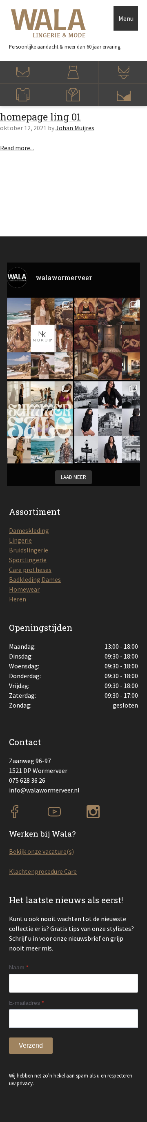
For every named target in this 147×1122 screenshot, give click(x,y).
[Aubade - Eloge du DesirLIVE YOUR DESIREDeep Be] (107, 339)
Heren (17, 599)
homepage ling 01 (40, 116)
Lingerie (20, 540)
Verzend (31, 1045)
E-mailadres (26, 1003)
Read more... (17, 148)
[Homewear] (73, 95)
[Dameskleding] (73, 72)
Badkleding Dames (35, 579)
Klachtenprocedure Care (43, 871)
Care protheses (30, 569)
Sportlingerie (28, 560)
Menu (126, 18)
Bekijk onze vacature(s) (41, 851)
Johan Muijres (75, 128)
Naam (18, 967)
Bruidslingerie (28, 550)
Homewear (24, 589)
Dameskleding (29, 530)
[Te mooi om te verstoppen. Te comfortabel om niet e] (107, 422)
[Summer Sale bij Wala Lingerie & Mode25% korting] (40, 422)
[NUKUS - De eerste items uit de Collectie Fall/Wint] (40, 338)
